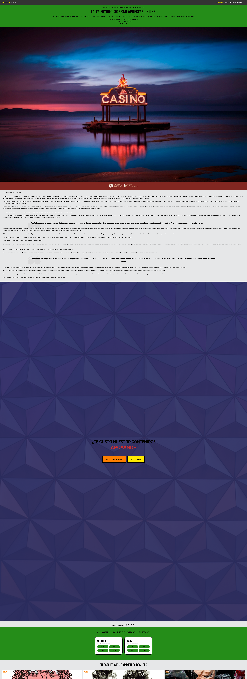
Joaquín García (133, 19)
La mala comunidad (220, 2)
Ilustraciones (233, 2)
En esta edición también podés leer (123, 664)
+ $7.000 (114, 650)
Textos (226, 2)
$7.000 (102, 650)
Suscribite (239, 2)
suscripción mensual (114, 459)
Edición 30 (117, 21)
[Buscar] (245, 3)
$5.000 (114, 646)
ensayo (167, 671)
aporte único (136, 459)
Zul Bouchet (116, 19)
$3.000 (102, 646)
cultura (4, 671)
